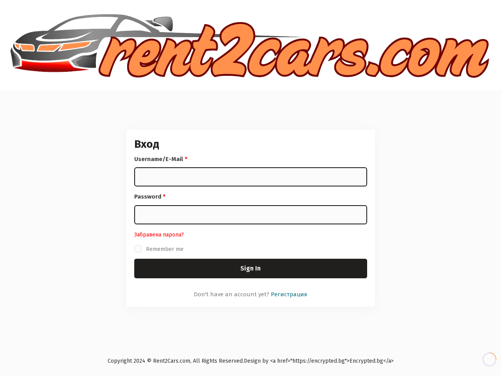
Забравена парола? (159, 234)
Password (150, 196)
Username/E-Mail (160, 159)
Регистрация (289, 294)
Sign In (250, 268)
